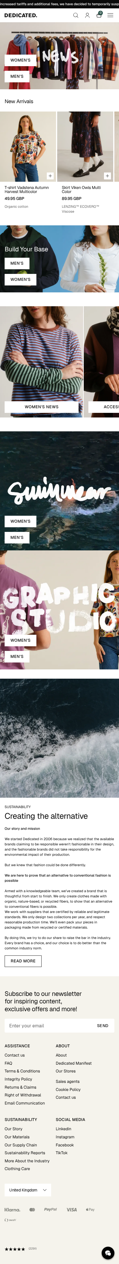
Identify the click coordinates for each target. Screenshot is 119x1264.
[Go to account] (87, 15)
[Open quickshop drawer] (50, 175)
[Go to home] (21, 15)
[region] (59, 162)
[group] (28, 163)
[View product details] (28, 195)
